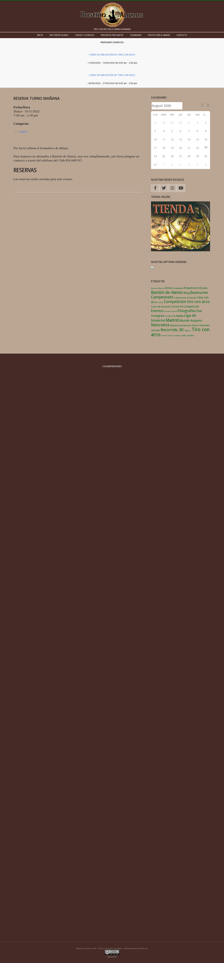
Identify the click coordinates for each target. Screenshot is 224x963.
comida (160, 302)
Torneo (164, 336)
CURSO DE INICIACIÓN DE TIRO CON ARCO (112, 54)
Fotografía (186, 311)
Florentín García (170, 311)
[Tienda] (180, 203)
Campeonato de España (185, 297)
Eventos (157, 311)
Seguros (187, 331)
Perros (195, 325)
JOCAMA (168, 316)
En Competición (189, 306)
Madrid (172, 320)
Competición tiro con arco (187, 301)
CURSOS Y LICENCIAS (84, 35)
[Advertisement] (112, 910)
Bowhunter (199, 292)
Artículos (202, 288)
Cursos (175, 306)
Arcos (169, 288)
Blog (186, 292)
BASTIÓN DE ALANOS (59, 35)
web (184, 335)
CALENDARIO (136, 35)
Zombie (190, 335)
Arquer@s (178, 288)
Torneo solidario (174, 336)
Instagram (157, 315)
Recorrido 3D (172, 329)
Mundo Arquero (190, 320)
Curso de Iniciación (161, 306)
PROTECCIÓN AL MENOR (159, 35)
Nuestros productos (180, 325)
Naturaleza (160, 325)
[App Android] (152, 268)
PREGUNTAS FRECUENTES (112, 35)
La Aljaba (177, 315)
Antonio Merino (157, 288)
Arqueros (190, 288)
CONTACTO (181, 35)
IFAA (198, 311)
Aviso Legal (112, 956)
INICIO (40, 35)
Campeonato (162, 297)
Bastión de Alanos (167, 292)
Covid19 (23, 131)
